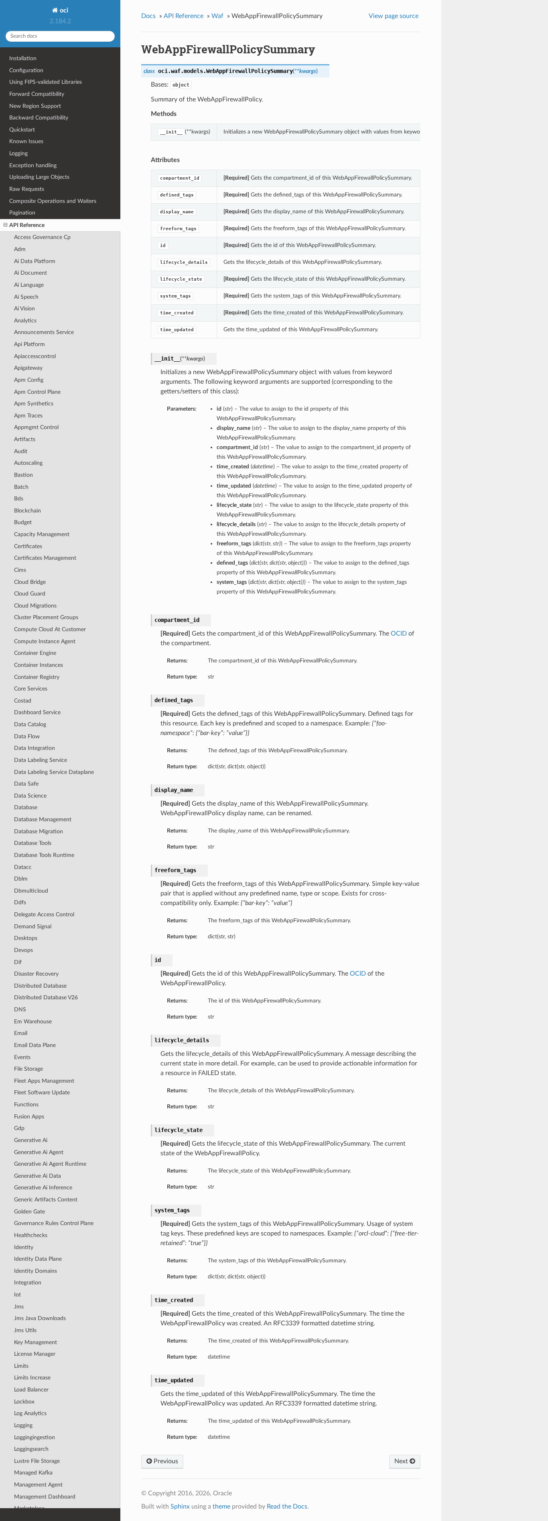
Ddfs (20, 902)
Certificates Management (45, 558)
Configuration (26, 70)
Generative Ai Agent (38, 1152)
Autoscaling (28, 463)
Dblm (21, 879)
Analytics (25, 321)
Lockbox (24, 1402)
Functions (26, 1105)
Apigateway (28, 368)
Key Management (35, 1342)
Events (22, 1057)
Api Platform (29, 344)
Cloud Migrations (35, 606)
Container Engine (35, 653)
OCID (399, 633)
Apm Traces (28, 416)
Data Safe (26, 784)
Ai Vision (24, 309)
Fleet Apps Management (44, 1081)
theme (221, 1506)
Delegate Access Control (44, 914)
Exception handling (33, 165)
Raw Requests (26, 189)
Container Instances (38, 665)
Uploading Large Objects (39, 177)
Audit (20, 451)
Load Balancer (31, 1390)
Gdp (19, 1128)
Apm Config (28, 380)
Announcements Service (44, 332)
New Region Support (35, 106)
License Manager (34, 1354)
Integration (27, 1283)
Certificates (28, 546)
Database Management (42, 819)
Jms (19, 1307)
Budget (23, 522)
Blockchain (27, 511)
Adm (20, 249)
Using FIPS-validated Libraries (45, 82)
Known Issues (26, 141)
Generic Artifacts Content (45, 1200)
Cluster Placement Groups (46, 617)
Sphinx (180, 1506)
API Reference (27, 225)
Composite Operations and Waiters (52, 201)
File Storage (28, 1069)
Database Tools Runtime (44, 855)
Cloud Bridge (30, 582)
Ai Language (29, 285)
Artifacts (24, 439)
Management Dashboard (44, 1497)
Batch (21, 487)
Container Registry (36, 677)
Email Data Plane (35, 1045)
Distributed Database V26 (46, 997)
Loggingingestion (34, 1437)
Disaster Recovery (36, 974)
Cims (20, 570)
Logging (18, 153)
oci (63, 10)
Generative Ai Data (37, 1176)
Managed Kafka (33, 1473)
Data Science (30, 796)
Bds (18, 499)
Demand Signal (32, 927)
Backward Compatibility (38, 118)
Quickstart (22, 130)
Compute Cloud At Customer (50, 629)
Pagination (22, 213)
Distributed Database (40, 986)
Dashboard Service (37, 712)
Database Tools (32, 843)
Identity (23, 1247)
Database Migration (38, 831)
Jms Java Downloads (40, 1318)
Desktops (25, 938)
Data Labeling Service (40, 760)
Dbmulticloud (31, 891)
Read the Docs (287, 1506)
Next (402, 1461)
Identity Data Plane (38, 1259)
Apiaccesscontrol (35, 356)
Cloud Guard (29, 594)
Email (20, 1033)
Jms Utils (25, 1330)
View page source (393, 16)
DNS (20, 1010)
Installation (23, 58)
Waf (217, 16)
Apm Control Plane (37, 392)
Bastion (23, 475)
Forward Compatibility (36, 94)
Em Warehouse (33, 1022)
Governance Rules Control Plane (53, 1223)
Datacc (23, 867)
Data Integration (34, 748)
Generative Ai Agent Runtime (50, 1164)
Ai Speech (26, 297)
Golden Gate (29, 1212)
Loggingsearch (31, 1449)
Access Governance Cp (42, 237)
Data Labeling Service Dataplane (54, 772)
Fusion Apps (29, 1117)
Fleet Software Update (42, 1093)
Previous (165, 1461)
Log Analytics (30, 1413)
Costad (22, 701)
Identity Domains (35, 1271)
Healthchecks (30, 1235)
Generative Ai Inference (43, 1188)
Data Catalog (30, 724)
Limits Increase (32, 1378)
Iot (17, 1295)
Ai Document (30, 273)
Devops (23, 950)
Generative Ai (30, 1140)
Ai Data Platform (34, 261)
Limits (21, 1366)
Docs (148, 16)
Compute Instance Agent (44, 641)
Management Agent (38, 1485)
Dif (18, 962)
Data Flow (27, 736)
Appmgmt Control (36, 427)
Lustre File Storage (37, 1461)
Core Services (30, 689)
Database (25, 807)
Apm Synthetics (33, 404)
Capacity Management (41, 534)
